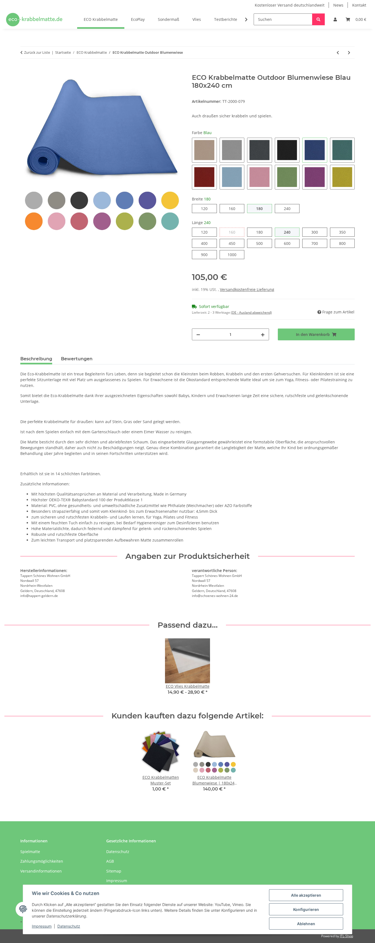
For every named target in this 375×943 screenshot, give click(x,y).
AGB (110, 861)
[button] (335, 19)
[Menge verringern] (198, 334)
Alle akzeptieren (306, 895)
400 (207, 243)
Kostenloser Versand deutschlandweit (289, 5)
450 (235, 243)
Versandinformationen (41, 871)
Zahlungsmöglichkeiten (41, 861)
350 (345, 232)
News (338, 5)
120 (207, 208)
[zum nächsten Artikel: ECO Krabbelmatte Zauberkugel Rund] (349, 52)
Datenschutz (68, 926)
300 (317, 232)
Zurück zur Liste (37, 52)
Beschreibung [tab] (36, 358)
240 (290, 208)
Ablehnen (306, 923)
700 (317, 243)
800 (345, 243)
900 (207, 254)
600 (290, 243)
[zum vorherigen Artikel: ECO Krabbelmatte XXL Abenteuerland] (337, 52)
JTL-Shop (346, 936)
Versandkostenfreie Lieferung (247, 289)
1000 (236, 254)
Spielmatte (30, 851)
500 (262, 243)
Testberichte (225, 19)
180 (262, 208)
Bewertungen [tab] (77, 358)
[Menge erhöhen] (263, 334)
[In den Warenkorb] (24, 71)
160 (235, 208)
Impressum (42, 926)
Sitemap (113, 871)
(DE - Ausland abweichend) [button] (251, 312)
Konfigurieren (306, 909)
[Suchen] (318, 19)
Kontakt (359, 5)
